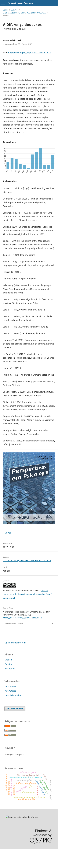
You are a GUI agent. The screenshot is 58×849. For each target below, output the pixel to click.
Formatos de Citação (14, 623)
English (8, 659)
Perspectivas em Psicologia (20, 3)
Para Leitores (10, 686)
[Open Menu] (3, 3)
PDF (9, 533)
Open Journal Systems (15, 642)
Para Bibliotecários (12, 695)
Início (5, 9)
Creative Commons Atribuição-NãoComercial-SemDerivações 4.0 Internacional (27, 594)
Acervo (14, 9)
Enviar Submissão (15, 708)
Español (8, 664)
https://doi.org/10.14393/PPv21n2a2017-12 (29, 52)
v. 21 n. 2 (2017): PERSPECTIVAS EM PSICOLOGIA (24, 12)
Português (9, 668)
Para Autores (10, 690)
